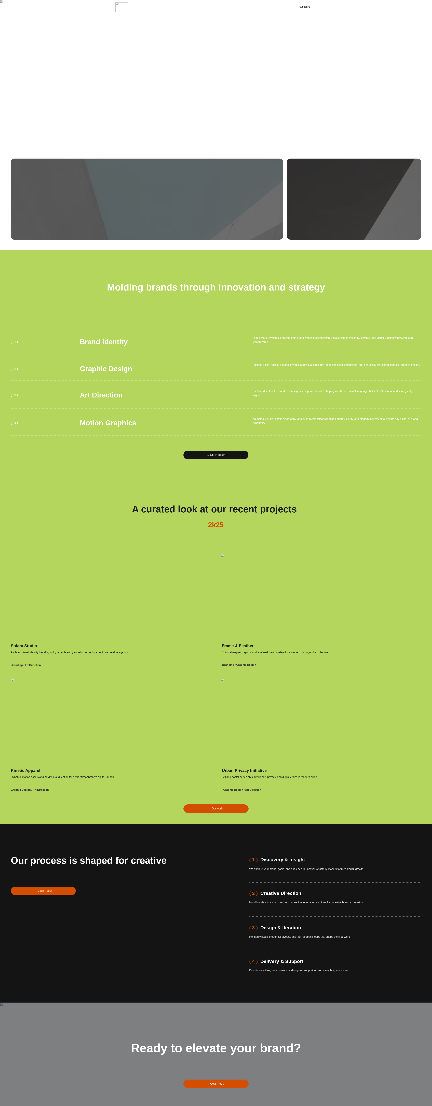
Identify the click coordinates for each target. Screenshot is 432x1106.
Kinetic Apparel (25, 770)
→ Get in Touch (216, 454)
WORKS (305, 7)
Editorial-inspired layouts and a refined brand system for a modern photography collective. (275, 652)
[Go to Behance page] (285, 7)
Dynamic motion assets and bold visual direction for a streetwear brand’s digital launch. (63, 777)
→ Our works (216, 808)
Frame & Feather (237, 645)
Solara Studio (24, 645)
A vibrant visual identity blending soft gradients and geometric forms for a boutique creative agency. (69, 652)
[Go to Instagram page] (275, 7)
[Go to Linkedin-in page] (281, 7)
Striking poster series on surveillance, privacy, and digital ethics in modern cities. (270, 777)
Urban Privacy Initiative (244, 770)
